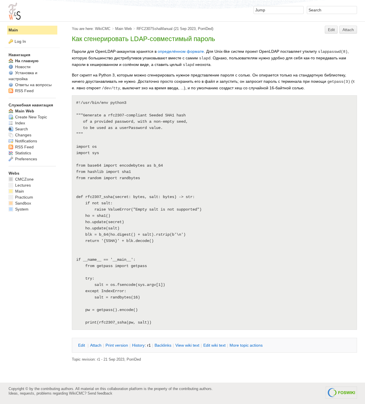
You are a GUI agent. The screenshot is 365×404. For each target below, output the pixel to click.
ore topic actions (246, 345)
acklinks (163, 345)
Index (19, 123)
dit (82, 345)
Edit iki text (214, 345)
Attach (348, 29)
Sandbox (22, 203)
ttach (96, 345)
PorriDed (205, 29)
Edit (331, 29)
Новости (22, 66)
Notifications (25, 141)
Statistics (22, 153)
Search (21, 129)
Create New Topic (30, 117)
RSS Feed (24, 90)
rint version (117, 345)
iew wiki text (187, 345)
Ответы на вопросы (33, 84)
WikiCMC (102, 29)
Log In (20, 41)
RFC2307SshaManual (155, 29)
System (21, 209)
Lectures (22, 185)
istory (138, 345)
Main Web (123, 29)
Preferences (25, 159)
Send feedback (100, 393)
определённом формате (181, 51)
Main (13, 30)
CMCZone (24, 179)
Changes (22, 135)
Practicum (23, 197)
